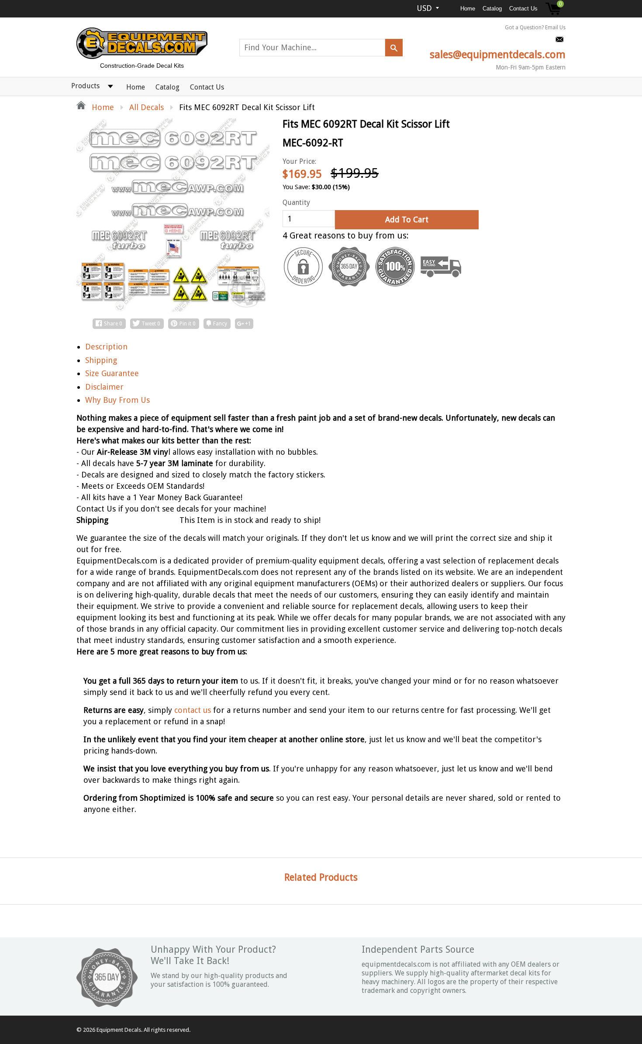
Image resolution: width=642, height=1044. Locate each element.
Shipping (101, 360)
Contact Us (523, 8)
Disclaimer (104, 386)
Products (85, 86)
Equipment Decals (119, 1030)
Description (106, 346)
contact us (192, 710)
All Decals (146, 107)
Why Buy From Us (117, 399)
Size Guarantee (112, 373)
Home (467, 8)
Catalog (492, 8)
